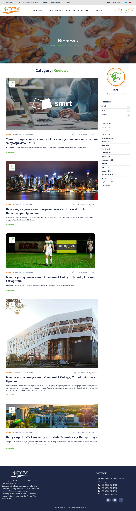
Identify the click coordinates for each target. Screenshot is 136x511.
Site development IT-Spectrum (77, 507)
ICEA (19, 134)
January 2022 (106, 171)
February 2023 (106, 153)
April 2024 (105, 131)
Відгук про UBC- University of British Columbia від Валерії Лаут (51, 437)
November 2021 (107, 175)
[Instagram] (121, 500)
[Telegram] (126, 10)
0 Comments (28, 134)
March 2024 (105, 134)
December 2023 (107, 138)
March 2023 (105, 149)
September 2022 (107, 160)
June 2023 (105, 145)
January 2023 (106, 156)
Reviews (9, 134)
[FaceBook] (108, 500)
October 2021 (106, 178)
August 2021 (105, 185)
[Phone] (120, 10)
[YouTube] (114, 500)
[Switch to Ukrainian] (126, 2)
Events (115, 106)
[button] (115, 10)
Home (53, 45)
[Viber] (132, 10)
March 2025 (105, 127)
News (115, 110)
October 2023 (106, 142)
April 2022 (105, 167)
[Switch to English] (130, 2)
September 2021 (107, 182)
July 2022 (104, 164)
